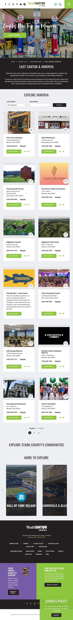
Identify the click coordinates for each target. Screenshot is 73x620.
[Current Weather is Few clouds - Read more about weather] (55, 4)
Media (40, 551)
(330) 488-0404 (11, 199)
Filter (58, 105)
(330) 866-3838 (46, 146)
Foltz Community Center (50, 293)
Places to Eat (38, 543)
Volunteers (38, 554)
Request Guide (13, 592)
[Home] (36, 4)
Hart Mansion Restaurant (16, 404)
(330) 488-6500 (46, 302)
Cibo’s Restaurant (48, 137)
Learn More (13, 151)
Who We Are (43, 546)
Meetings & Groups (16, 551)
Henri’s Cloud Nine (48, 404)
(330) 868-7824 (46, 361)
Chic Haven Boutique (14, 137)
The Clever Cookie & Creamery (53, 189)
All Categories (12, 105)
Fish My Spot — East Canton (17, 293)
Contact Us (28, 554)
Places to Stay (53, 543)
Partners (60, 551)
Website (23, 146)
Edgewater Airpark (13, 242)
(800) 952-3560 (46, 412)
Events (25, 543)
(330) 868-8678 (11, 146)
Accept (56, 615)
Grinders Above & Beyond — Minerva (52, 352)
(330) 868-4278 (11, 412)
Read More (14, 35)
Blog (47, 554)
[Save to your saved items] (30, 130)
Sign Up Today (52, 585)
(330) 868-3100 (46, 197)
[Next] (70, 490)
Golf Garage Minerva (14, 351)
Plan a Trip (30, 546)
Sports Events (30, 551)
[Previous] (3, 490)
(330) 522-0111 (11, 359)
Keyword (34, 102)
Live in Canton (50, 551)
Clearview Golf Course (15, 189)
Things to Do (13, 543)
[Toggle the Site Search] (60, 4)
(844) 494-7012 (11, 250)
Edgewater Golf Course (50, 242)
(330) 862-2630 (46, 250)
